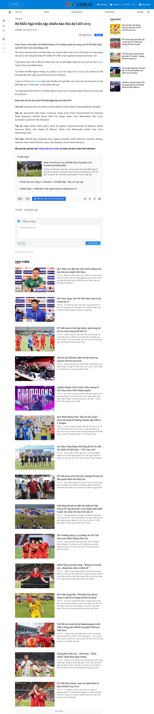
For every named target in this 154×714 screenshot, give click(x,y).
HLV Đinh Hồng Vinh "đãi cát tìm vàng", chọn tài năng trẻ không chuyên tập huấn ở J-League (79, 420)
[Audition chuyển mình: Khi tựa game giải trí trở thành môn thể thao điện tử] (115, 86)
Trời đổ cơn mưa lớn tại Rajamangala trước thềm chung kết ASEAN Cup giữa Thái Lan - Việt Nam (79, 627)
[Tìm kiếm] (134, 4)
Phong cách (77, 12)
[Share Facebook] (85, 198)
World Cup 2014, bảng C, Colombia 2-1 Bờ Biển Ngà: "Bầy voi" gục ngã (51, 182)
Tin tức (18, 12)
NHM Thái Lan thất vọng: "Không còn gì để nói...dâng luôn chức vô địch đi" (79, 566)
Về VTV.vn (15, 5)
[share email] (99, 198)
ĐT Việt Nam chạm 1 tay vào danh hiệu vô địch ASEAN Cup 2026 (78, 685)
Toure (100, 62)
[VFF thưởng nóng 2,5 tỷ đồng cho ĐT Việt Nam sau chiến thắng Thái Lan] (35, 546)
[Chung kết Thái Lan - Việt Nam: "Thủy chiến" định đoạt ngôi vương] (35, 664)
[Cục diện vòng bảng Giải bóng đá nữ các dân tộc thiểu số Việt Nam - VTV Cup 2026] (35, 457)
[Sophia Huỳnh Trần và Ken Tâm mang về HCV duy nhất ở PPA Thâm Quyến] (35, 398)
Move (46, 12)
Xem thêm (59, 711)
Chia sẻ (98, 35)
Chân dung (109, 12)
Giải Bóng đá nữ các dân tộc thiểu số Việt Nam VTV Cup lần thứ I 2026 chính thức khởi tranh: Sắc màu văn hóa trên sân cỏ (79, 508)
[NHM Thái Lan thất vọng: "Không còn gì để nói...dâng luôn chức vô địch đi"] (35, 575)
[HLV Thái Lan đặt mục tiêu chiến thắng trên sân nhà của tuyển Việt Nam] (35, 279)
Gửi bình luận (93, 243)
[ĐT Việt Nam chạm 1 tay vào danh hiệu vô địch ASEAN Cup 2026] (35, 694)
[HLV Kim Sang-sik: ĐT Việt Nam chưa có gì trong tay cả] (35, 309)
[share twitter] (94, 198)
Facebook (103, 5)
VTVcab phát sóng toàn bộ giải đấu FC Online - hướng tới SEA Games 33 (133, 56)
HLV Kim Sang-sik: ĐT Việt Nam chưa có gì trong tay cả (79, 300)
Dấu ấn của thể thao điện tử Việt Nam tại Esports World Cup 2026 (77, 359)
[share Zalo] (89, 198)
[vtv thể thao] (79, 4)
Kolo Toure (35, 81)
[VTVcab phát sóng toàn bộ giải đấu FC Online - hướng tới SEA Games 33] (115, 58)
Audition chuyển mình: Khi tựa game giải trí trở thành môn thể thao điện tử (133, 84)
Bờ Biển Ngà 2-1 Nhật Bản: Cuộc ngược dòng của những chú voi (48, 189)
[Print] (4, 39)
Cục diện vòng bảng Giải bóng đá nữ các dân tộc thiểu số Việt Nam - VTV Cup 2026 (79, 448)
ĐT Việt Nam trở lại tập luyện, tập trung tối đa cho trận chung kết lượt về (79, 330)
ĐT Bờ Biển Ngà (31, 210)
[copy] (4, 26)
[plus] (4, 44)
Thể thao (18, 19)
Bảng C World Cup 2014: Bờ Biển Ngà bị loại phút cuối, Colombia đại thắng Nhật (68, 164)
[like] (4, 21)
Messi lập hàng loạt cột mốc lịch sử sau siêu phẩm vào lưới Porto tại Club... (133, 70)
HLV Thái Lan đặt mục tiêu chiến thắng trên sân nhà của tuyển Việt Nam (79, 270)
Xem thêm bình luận (24, 252)
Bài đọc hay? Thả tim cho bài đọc (50, 199)
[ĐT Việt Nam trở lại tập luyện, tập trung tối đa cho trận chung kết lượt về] (35, 339)
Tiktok (127, 5)
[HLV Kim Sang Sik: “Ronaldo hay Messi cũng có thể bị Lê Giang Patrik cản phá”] (35, 605)
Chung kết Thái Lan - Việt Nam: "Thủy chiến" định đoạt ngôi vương (76, 655)
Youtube (116, 5)
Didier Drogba (78, 72)
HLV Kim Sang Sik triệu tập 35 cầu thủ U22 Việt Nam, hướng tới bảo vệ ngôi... (133, 41)
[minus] (4, 51)
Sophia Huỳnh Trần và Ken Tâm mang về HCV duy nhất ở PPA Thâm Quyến (78, 389)
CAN (49, 56)
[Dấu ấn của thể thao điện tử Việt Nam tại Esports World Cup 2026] (35, 368)
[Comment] (4, 31)
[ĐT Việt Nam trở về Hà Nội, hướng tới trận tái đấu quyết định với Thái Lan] (35, 487)
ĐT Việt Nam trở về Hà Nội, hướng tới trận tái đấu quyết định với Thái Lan (80, 478)
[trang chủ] (10, 12)
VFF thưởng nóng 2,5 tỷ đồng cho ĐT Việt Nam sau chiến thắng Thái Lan (78, 537)
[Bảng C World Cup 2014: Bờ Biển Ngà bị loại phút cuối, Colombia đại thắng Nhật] (29, 169)
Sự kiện (140, 12)
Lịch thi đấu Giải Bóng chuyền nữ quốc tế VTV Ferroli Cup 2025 (131, 27)
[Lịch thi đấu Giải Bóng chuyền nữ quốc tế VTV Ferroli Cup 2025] (115, 29)
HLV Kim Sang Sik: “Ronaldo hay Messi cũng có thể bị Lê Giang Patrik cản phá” (77, 596)
